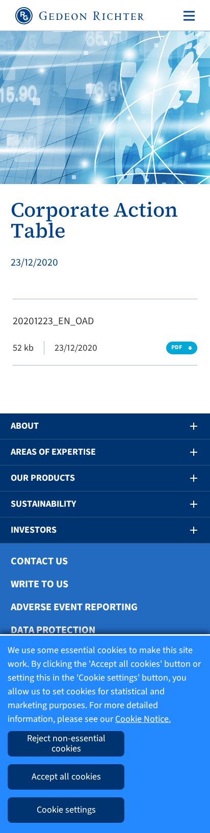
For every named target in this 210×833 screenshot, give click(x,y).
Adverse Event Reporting (74, 607)
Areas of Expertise (53, 452)
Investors (34, 530)
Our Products (43, 478)
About (25, 426)
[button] (186, 426)
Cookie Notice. (143, 719)
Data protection (53, 630)
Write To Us (39, 584)
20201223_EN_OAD (53, 321)
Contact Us (39, 561)
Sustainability (43, 504)
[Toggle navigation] (187, 15)
